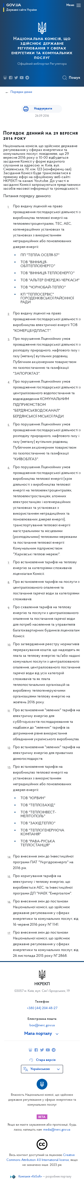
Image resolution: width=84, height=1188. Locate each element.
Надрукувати (43, 108)
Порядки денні (21, 92)
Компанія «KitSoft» (30, 1176)
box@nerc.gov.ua (42, 1025)
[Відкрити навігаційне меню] (78, 5)
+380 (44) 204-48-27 (42, 1008)
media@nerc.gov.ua (56, 1129)
